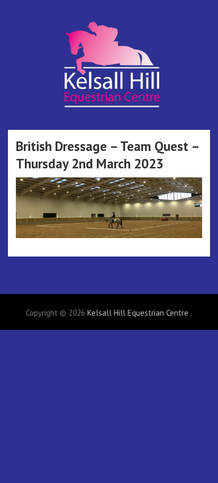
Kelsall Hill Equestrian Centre (137, 313)
